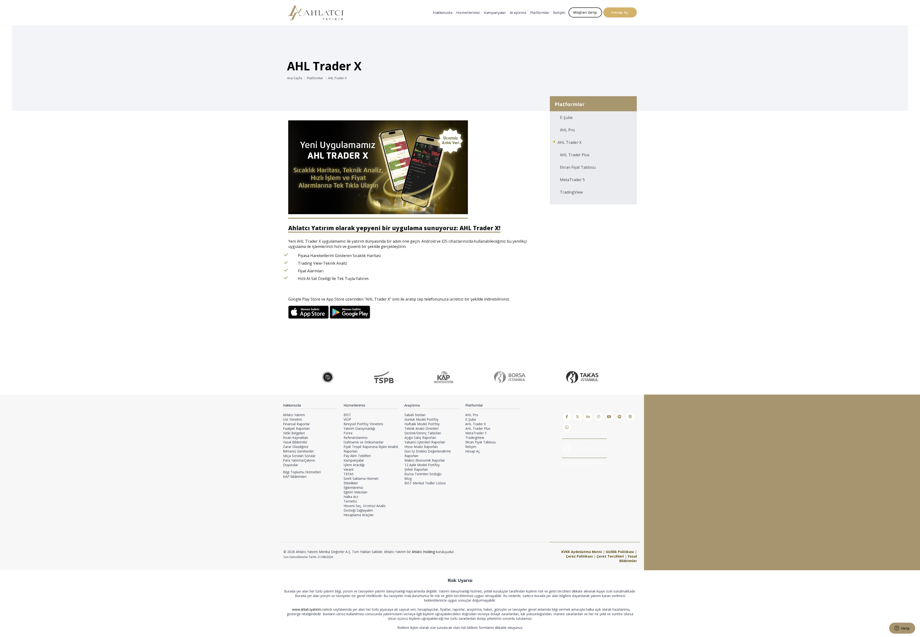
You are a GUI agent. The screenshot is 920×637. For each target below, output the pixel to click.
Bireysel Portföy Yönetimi (363, 424)
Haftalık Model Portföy (422, 424)
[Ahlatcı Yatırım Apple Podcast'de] (630, 417)
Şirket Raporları (416, 469)
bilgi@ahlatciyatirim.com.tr (585, 463)
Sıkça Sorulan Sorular (299, 455)
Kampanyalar (495, 12)
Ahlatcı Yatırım (294, 415)
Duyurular (290, 465)
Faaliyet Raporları (296, 428)
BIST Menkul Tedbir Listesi (425, 483)
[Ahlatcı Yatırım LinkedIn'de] (588, 417)
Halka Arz (351, 496)
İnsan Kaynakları (295, 437)
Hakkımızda (442, 12)
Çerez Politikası (579, 556)
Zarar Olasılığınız (295, 446)
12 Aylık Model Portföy (422, 465)
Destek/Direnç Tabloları (422, 433)
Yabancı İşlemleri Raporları (424, 442)
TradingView (571, 192)
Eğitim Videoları (355, 492)
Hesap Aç (619, 12)
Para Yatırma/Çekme (299, 460)
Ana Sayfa (294, 78)
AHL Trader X (337, 78)
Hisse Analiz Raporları (421, 446)
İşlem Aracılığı (354, 465)
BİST (347, 415)
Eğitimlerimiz (353, 487)
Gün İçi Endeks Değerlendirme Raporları (427, 453)
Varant (349, 469)
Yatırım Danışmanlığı (359, 428)
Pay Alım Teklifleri (357, 455)
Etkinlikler (351, 483)
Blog (408, 478)
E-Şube (566, 117)
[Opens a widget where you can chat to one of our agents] (902, 629)
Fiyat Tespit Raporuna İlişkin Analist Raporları (371, 448)
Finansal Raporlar (296, 424)
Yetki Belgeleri (294, 433)
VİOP (347, 419)
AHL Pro (567, 130)
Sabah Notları (415, 415)
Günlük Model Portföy (421, 419)
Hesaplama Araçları (359, 515)
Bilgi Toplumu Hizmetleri (302, 472)
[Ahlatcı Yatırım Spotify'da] (619, 417)
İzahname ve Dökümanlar (364, 442)
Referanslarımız (356, 437)
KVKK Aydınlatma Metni (581, 551)
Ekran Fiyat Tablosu (578, 167)
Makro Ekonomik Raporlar (424, 460)
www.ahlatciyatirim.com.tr (312, 609)
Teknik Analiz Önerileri (421, 428)
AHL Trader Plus (574, 154)
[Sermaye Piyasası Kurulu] (328, 377)
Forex (348, 433)
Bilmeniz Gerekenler (298, 451)
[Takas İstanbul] (582, 377)
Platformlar (539, 12)
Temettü (350, 501)
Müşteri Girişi (585, 12)
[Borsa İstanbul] (510, 377)
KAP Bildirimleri (294, 476)
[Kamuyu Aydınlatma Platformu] (443, 377)
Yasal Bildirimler (295, 442)
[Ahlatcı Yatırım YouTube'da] (609, 417)
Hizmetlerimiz (468, 12)
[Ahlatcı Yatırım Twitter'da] (577, 417)
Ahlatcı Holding (423, 551)
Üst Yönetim (292, 419)
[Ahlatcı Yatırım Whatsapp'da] (567, 427)
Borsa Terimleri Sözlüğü (423, 474)
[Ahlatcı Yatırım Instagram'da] (598, 417)
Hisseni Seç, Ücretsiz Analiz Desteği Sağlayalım (364, 508)
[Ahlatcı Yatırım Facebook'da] (567, 417)
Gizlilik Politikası (620, 551)
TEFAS (349, 474)
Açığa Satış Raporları (420, 437)
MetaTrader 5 (572, 179)
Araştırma (518, 12)
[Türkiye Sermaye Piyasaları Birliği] (384, 377)
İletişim (559, 12)
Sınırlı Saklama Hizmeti (361, 478)
